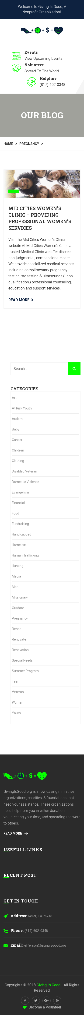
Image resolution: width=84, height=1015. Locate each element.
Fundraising (20, 524)
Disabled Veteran (24, 471)
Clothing (18, 461)
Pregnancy (29, 144)
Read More (18, 300)
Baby (15, 429)
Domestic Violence (25, 482)
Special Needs (22, 660)
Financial (18, 503)
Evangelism (20, 492)
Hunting (17, 566)
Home (8, 144)
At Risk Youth (22, 408)
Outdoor (18, 608)
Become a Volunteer (44, 1007)
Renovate (19, 639)
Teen (15, 681)
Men (15, 587)
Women (17, 702)
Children (18, 450)
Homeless (19, 545)
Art (14, 398)
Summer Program (25, 671)
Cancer (17, 440)
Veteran (18, 692)
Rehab (16, 629)
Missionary (20, 597)
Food (15, 513)
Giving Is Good (48, 985)
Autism (17, 419)
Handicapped (21, 534)
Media (16, 576)
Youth (16, 713)
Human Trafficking (25, 555)
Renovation (20, 650)
